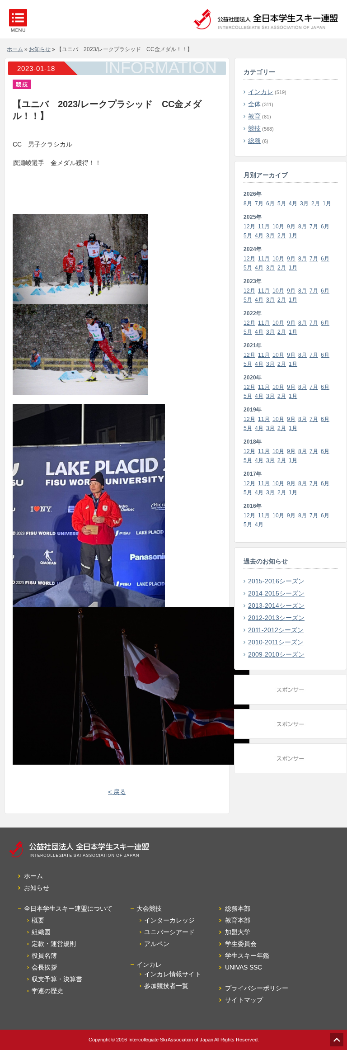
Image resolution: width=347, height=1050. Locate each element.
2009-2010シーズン (276, 654)
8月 (248, 203)
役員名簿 (44, 955)
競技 (254, 128)
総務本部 (237, 908)
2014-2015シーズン (276, 593)
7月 (259, 203)
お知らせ (40, 49)
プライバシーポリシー (256, 988)
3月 (304, 203)
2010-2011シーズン (276, 642)
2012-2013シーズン (276, 617)
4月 (293, 203)
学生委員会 (241, 943)
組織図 (41, 932)
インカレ (260, 91)
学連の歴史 (47, 990)
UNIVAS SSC (243, 967)
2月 (315, 203)
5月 (281, 203)
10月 (278, 226)
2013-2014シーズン (276, 605)
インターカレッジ (169, 920)
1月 (327, 203)
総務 (254, 140)
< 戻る (117, 791)
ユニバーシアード (169, 932)
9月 (291, 226)
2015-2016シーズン (276, 581)
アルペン (156, 943)
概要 (38, 920)
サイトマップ (244, 999)
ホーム (15, 49)
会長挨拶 (44, 967)
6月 (270, 203)
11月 (264, 226)
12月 (249, 226)
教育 (254, 116)
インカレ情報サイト (172, 974)
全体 (254, 104)
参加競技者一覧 (166, 985)
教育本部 (237, 920)
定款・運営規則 (54, 943)
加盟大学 (237, 932)
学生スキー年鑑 (247, 955)
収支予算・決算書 (57, 979)
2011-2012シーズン (276, 630)
